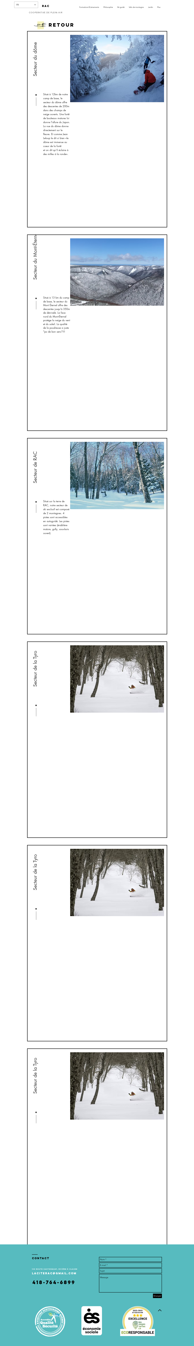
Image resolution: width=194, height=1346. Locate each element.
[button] (35, 58)
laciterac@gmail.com (54, 1273)
